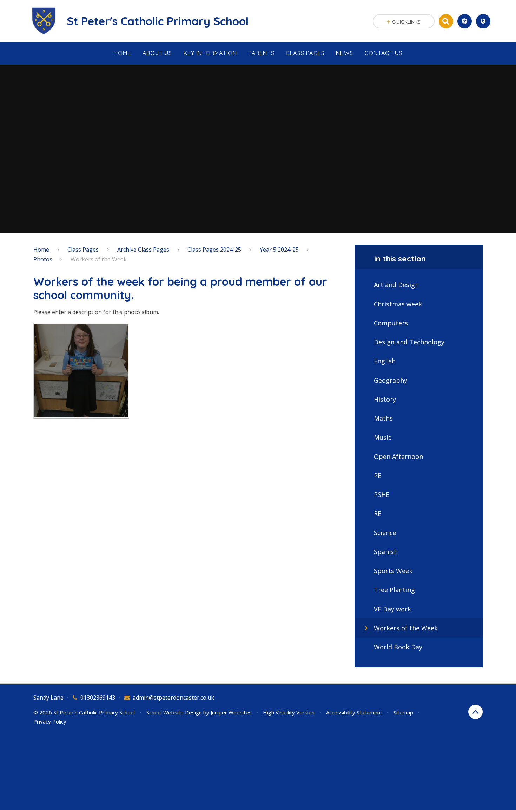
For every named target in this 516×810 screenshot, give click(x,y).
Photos (42, 259)
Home (41, 249)
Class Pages (83, 249)
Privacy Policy (49, 721)
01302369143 (97, 697)
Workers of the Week (99, 259)
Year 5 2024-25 (279, 249)
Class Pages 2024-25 (214, 249)
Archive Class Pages (143, 249)
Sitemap (403, 712)
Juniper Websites (231, 712)
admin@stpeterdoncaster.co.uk (173, 697)
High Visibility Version (289, 712)
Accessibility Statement (354, 712)
